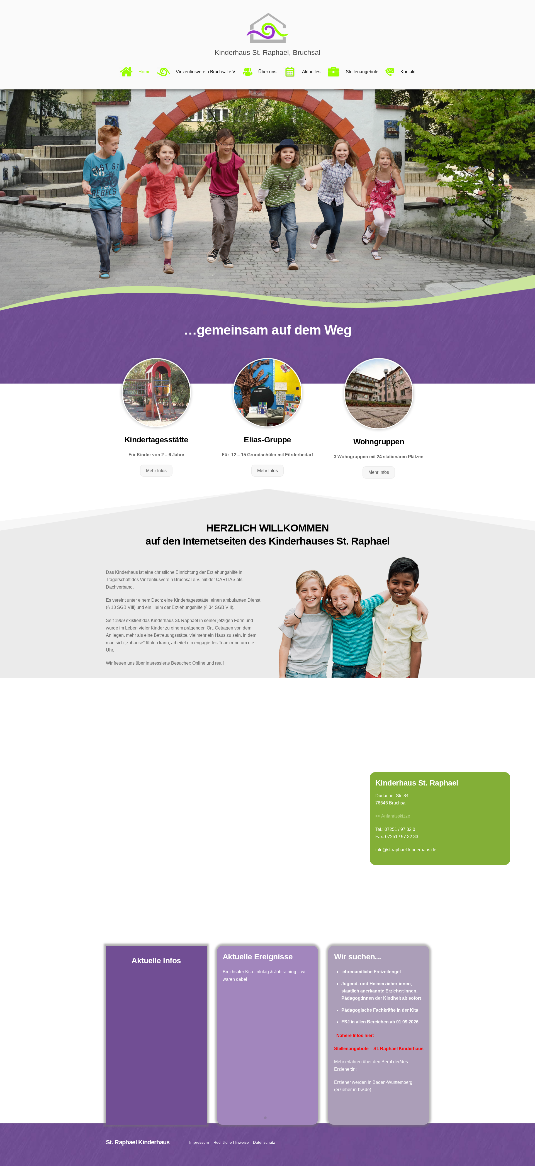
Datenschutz (264, 1142)
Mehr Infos (156, 470)
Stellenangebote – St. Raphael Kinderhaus (379, 1048)
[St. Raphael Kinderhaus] (267, 40)
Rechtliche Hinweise (231, 1142)
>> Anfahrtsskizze (392, 816)
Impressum (199, 1142)
